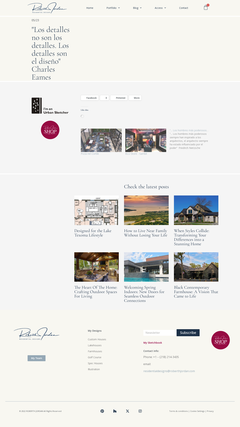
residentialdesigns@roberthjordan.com (169, 371)
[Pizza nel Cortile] (101, 140)
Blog (135, 8)
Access (159, 8)
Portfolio (111, 8)
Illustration (94, 369)
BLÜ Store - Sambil (136, 153)
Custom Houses (97, 339)
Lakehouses (95, 345)
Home (89, 8)
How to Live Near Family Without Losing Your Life (145, 233)
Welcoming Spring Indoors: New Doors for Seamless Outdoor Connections (144, 294)
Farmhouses (95, 351)
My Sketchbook (152, 342)
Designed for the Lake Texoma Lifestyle (92, 233)
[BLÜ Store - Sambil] (145, 140)
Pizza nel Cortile (90, 153)
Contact (183, 8)
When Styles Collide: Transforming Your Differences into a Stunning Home (191, 237)
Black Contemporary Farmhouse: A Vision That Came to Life (196, 292)
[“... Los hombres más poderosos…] (192, 139)
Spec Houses (95, 363)
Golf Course (94, 357)
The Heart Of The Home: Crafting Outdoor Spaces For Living (95, 292)
